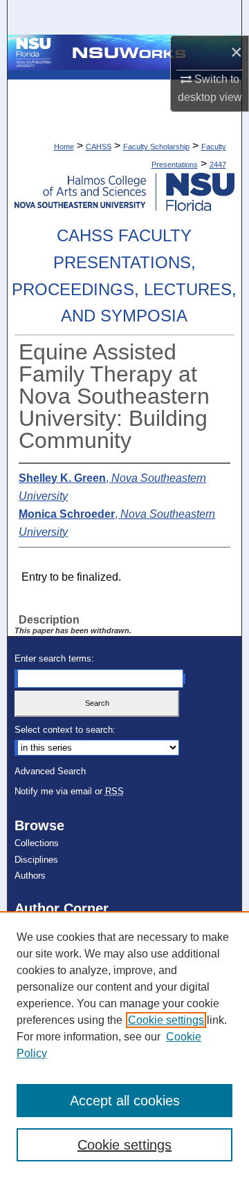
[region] (124, 1044)
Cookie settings (166, 1020)
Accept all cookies (125, 1100)
